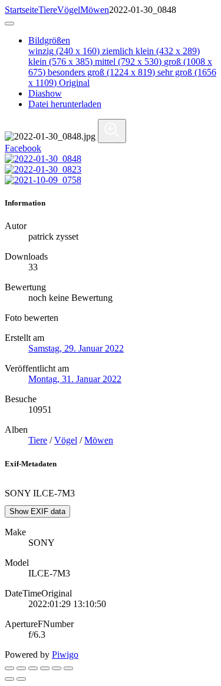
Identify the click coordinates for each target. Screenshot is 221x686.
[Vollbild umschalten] (33, 668)
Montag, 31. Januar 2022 (74, 379)
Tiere (47, 10)
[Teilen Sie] (21, 668)
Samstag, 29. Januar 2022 (76, 348)
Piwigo (65, 654)
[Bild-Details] (56, 668)
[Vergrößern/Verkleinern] (45, 668)
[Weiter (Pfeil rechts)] (21, 679)
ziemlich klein (151, 51)
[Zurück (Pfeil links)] (9, 679)
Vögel (68, 10)
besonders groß (101, 72)
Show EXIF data (37, 511)
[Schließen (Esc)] (9, 668)
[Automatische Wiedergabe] (68, 668)
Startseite (21, 10)
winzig (64, 51)
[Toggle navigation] (9, 23)
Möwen (94, 10)
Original (74, 83)
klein (60, 62)
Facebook (23, 148)
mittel (128, 62)
